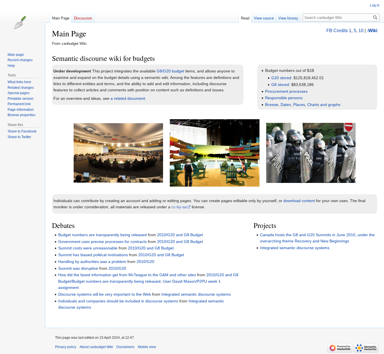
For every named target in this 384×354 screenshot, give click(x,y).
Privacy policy (65, 347)
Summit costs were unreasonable (88, 248)
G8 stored (280, 84)
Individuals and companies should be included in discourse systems (118, 301)
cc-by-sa (179, 207)
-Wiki (372, 30)
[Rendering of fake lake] (214, 152)
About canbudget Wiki (96, 347)
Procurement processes (286, 91)
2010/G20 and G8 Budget (180, 235)
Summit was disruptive (78, 268)
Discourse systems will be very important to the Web (104, 294)
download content (299, 200)
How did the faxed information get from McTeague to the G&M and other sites (127, 275)
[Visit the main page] (24, 22)
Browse (271, 104)
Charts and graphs (323, 104)
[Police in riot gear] (310, 152)
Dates (286, 104)
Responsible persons (283, 98)
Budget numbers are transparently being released (102, 235)
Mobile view (147, 347)
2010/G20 (145, 261)
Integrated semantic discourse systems (196, 294)
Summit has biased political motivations (93, 255)
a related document (127, 98)
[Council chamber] (118, 152)
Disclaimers (125, 347)
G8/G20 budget (170, 71)
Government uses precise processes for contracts (102, 241)
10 (360, 30)
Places (299, 104)
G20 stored (281, 78)
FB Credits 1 (338, 30)
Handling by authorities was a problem (92, 261)
